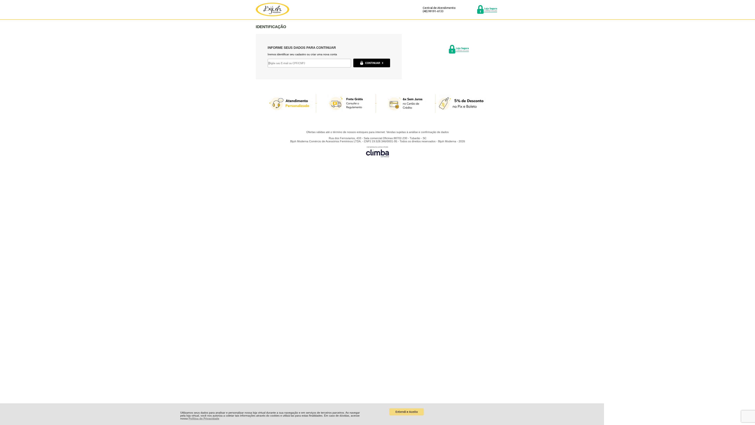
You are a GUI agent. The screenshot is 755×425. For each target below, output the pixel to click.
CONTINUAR (372, 63)
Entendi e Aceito (406, 411)
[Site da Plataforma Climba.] (377, 151)
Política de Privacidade (204, 418)
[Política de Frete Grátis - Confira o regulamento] (377, 103)
